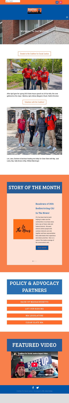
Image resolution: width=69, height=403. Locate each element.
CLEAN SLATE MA (34, 322)
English (11, 1)
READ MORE (42, 248)
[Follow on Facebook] (57, 2)
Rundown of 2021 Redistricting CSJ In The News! (45, 208)
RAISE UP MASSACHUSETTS (34, 302)
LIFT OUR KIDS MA (34, 309)
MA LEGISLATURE (34, 315)
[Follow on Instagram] (60, 2)
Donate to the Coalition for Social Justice (34, 54)
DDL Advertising (47, 391)
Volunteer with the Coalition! (34, 102)
